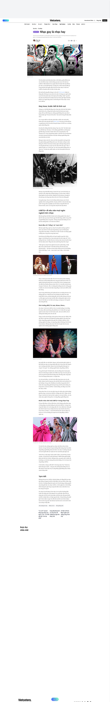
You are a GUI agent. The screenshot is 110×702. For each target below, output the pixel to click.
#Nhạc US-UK (51, 505)
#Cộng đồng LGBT (59, 505)
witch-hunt (56, 121)
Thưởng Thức (47, 24)
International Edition (88, 20)
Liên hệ (83, 24)
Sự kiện (69, 24)
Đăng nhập (99, 20)
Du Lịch (40, 24)
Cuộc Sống (54, 24)
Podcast (78, 24)
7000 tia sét (62, 92)
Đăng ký (105, 20)
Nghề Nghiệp (62, 24)
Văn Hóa (34, 24)
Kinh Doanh (26, 24)
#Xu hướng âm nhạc (43, 505)
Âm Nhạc (40, 28)
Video (73, 24)
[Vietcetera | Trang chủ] (55, 20)
